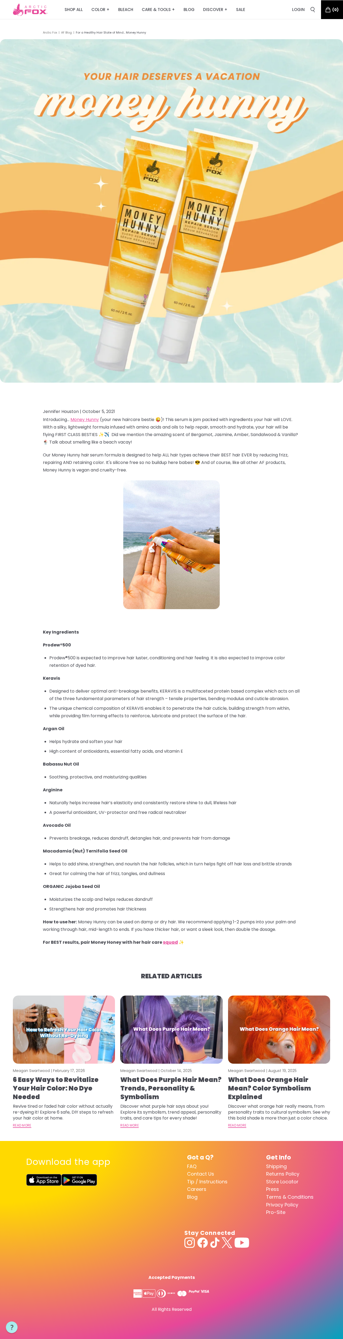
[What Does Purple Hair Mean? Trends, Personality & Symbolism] (171, 1030)
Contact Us (200, 1173)
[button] (12, 1327)
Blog (192, 1197)
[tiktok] (214, 1242)
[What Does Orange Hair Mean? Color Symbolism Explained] (279, 1030)
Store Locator (282, 1181)
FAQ (191, 1166)
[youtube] (241, 1242)
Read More (22, 1125)
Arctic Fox (50, 32)
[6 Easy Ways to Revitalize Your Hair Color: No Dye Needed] (64, 1030)
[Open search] (312, 9)
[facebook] (202, 1242)
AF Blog (66, 32)
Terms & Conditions (290, 1197)
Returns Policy (282, 1173)
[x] (227, 1242)
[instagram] (189, 1242)
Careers (196, 1189)
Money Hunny (84, 419)
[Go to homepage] (30, 9)
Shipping (276, 1166)
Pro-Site (275, 1212)
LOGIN (298, 9)
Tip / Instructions (207, 1181)
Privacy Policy (282, 1204)
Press (272, 1189)
